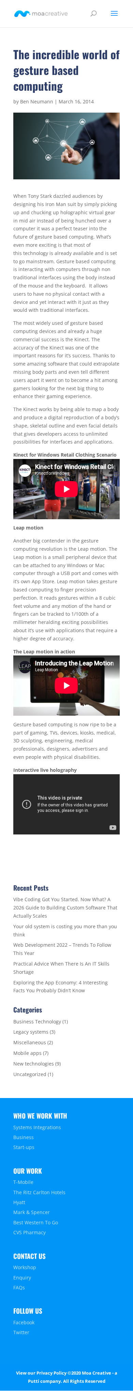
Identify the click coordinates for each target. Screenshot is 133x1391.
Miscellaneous (29, 1042)
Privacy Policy (51, 1373)
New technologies (33, 1063)
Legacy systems (30, 1032)
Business (23, 1137)
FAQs (19, 1287)
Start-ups (23, 1147)
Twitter (21, 1332)
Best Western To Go (35, 1222)
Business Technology (37, 1021)
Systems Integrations (37, 1127)
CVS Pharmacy (29, 1232)
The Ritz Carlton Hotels (39, 1192)
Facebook (23, 1322)
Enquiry (22, 1277)
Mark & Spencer (31, 1212)
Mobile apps (27, 1053)
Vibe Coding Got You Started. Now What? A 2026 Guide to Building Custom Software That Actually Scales (65, 907)
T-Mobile (23, 1182)
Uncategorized (29, 1074)
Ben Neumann (36, 101)
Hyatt (19, 1202)
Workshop (24, 1267)
